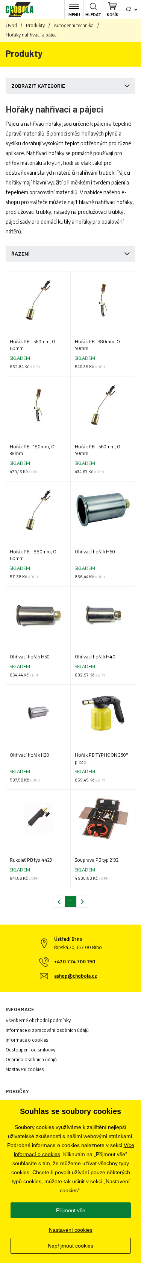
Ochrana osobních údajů (31, 1059)
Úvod (11, 25)
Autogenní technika (74, 25)
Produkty (35, 25)
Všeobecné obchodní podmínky (38, 1020)
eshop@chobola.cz (75, 976)
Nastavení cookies (25, 1069)
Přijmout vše (70, 1210)
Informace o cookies (27, 1040)
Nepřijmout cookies (70, 1246)
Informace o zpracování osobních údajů (47, 1030)
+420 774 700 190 (74, 961)
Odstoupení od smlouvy (30, 1050)
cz (129, 9)
